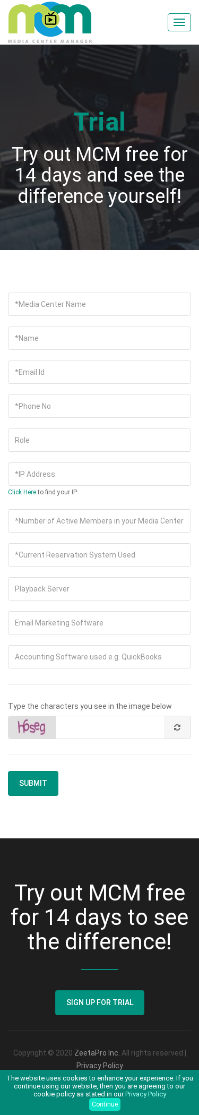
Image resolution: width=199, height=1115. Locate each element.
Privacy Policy (99, 1065)
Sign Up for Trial (99, 1002)
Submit (33, 783)
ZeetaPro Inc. (97, 1053)
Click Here (22, 492)
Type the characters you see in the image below (90, 706)
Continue (105, 1104)
